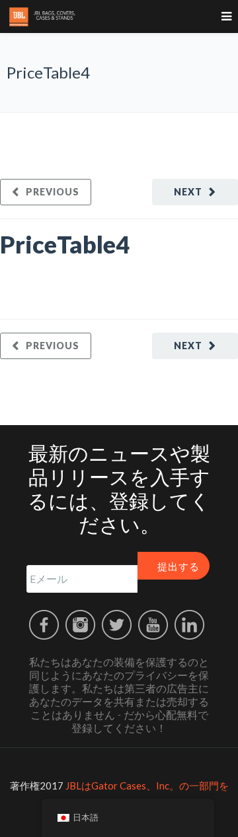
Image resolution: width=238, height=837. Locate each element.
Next (188, 191)
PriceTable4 (65, 244)
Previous (52, 191)
